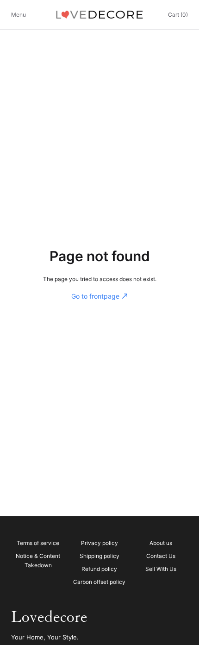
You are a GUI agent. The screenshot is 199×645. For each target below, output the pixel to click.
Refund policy (99, 568)
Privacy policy (99, 542)
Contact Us (160, 555)
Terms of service (38, 542)
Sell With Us (160, 568)
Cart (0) (178, 14)
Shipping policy (99, 555)
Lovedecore (49, 617)
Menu (18, 14)
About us (160, 542)
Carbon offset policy (99, 581)
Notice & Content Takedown (38, 560)
